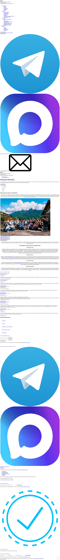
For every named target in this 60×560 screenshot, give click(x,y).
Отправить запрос (28, 555)
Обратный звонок (3, 33)
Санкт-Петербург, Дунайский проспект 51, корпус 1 (8, 346)
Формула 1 (5, 17)
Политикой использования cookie (38, 558)
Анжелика (1, 310)
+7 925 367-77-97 (7, 153)
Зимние (3, 18)
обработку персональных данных (25, 342)
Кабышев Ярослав (3, 287)
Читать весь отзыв (3, 285)
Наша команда (6, 29)
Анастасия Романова (3, 280)
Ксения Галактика (3, 302)
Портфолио (5, 28)
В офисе (5, 9)
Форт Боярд (5, 14)
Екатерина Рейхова (3, 274)
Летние (3, 11)
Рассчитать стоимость (4, 240)
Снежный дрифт (6, 22)
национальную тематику (18, 262)
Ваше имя (10, 337)
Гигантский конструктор (6, 473)
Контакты (5, 30)
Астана (12, 3)
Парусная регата (6, 13)
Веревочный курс (6, 12)
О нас (3, 26)
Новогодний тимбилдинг (8, 19)
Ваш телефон (11, 338)
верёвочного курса (10, 256)
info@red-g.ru (2, 153)
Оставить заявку (3, 184)
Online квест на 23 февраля (8, 23)
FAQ (4, 27)
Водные (5, 7)
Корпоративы (4, 25)
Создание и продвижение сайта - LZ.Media (6, 479)
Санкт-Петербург (5, 3)
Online (5, 10)
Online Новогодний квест (8, 24)
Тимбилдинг (4, 471)
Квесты (5, 6)
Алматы (9, 3)
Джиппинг (5, 15)
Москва (1, 3)
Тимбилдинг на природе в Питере (9, 16)
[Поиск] (7, 171)
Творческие (5, 8)
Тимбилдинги (4, 5)
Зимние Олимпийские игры (8, 21)
